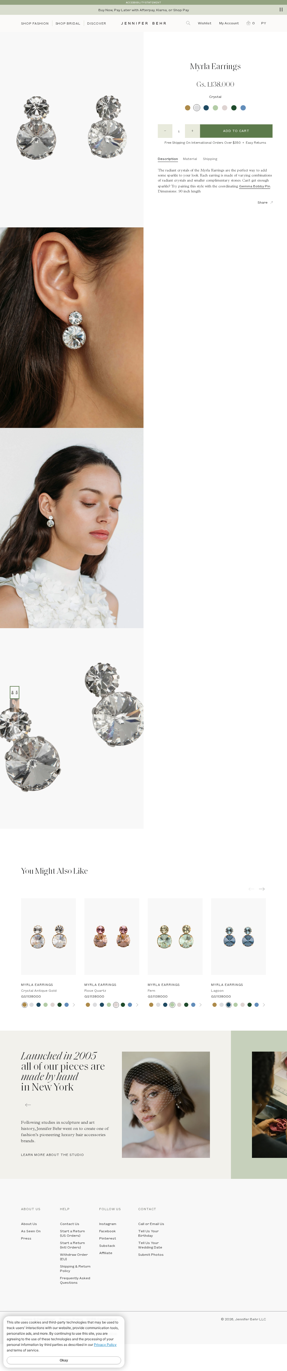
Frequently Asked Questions (75, 1280)
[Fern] (215, 107)
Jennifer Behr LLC (250, 1319)
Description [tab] (168, 158)
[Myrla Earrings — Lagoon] (238, 936)
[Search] (189, 23)
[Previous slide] (4, 833)
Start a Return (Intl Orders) (72, 1244)
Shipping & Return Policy (75, 1268)
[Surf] (243, 107)
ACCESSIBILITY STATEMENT (143, 2)
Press (26, 1238)
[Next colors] (74, 1005)
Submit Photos (151, 1254)
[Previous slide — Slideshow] (28, 1105)
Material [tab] (190, 158)
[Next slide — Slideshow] (259, 1105)
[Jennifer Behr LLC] (143, 23)
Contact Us (69, 1223)
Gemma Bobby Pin (254, 186)
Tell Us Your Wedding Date (150, 1244)
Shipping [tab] (210, 158)
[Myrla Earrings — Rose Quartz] (111, 936)
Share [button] (263, 202)
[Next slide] (4, 841)
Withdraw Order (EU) (74, 1256)
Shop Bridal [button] (68, 23)
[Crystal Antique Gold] (187, 107)
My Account (229, 23)
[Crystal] (197, 107)
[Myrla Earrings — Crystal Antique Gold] (48, 936)
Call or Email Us (151, 1223)
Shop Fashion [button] (35, 23)
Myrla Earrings (37, 985)
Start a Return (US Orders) (72, 1233)
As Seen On (31, 1231)
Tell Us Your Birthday (148, 1233)
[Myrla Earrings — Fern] (175, 936)
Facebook (107, 1231)
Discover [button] (96, 23)
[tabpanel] (115, 1105)
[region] (143, 10)
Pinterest (107, 1238)
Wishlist (204, 23)
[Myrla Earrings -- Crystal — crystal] (14, 692)
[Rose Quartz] (224, 107)
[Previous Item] (251, 889)
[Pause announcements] (281, 9)
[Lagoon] (206, 107)
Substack (107, 1245)
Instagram (107, 1223)
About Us (29, 1223)
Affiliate (105, 1252)
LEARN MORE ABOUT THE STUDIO (52, 1155)
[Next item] (262, 889)
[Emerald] (234, 107)
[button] (249, 23)
